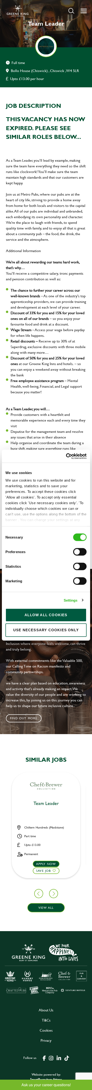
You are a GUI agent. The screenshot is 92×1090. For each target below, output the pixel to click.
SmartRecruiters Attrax (46, 1079)
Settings (71, 600)
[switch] (80, 552)
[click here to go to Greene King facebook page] (44, 1058)
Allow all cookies (46, 615)
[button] (71, 10)
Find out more (24, 718)
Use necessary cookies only (46, 630)
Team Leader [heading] (46, 803)
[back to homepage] (17, 11)
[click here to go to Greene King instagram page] (51, 1058)
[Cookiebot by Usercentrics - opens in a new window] (66, 456)
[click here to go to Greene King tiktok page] (66, 1058)
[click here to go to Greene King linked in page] (59, 1058)
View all (46, 907)
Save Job (43, 871)
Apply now (46, 864)
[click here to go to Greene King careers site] (46, 968)
